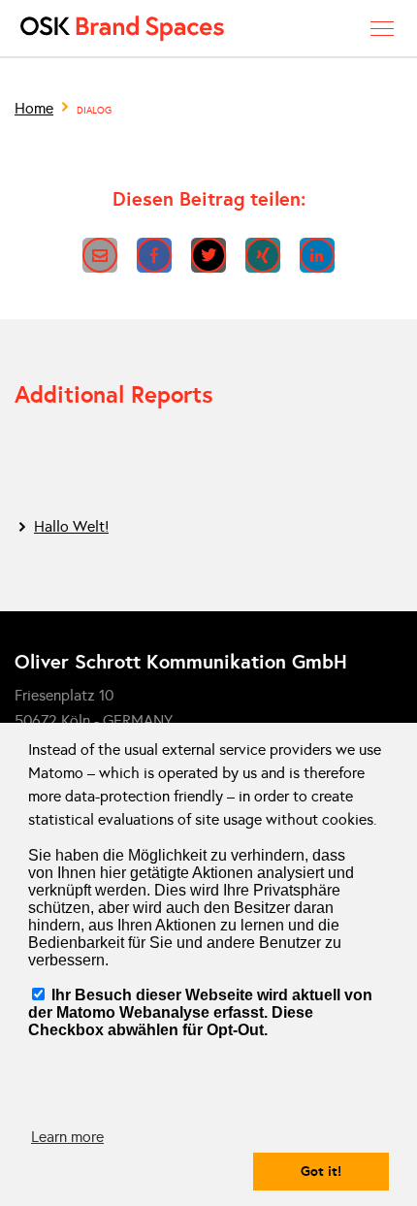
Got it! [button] (321, 1171)
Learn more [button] (67, 1136)
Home (34, 108)
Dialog (94, 110)
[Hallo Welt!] (208, 526)
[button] (99, 255)
